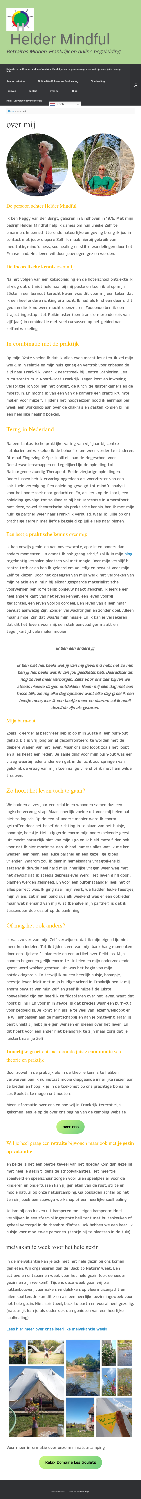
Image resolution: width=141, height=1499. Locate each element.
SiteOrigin (85, 1491)
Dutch (59, 104)
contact (33, 91)
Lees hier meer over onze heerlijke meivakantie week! (56, 1329)
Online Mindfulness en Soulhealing (58, 81)
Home (11, 111)
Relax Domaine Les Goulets (70, 1462)
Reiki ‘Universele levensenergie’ (24, 100)
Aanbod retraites (15, 81)
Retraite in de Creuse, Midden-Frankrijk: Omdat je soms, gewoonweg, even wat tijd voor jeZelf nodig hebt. (63, 70)
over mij (54, 91)
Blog (74, 91)
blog (128, 554)
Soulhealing (98, 81)
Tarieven (11, 91)
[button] (135, 85)
